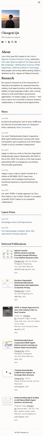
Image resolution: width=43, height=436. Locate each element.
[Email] (3, 42)
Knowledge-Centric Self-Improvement (17, 222)
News (5, 112)
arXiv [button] (16, 272)
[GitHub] (12, 42)
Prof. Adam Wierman (10, 62)
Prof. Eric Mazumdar (30, 62)
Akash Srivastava (23, 127)
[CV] (9, 42)
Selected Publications (14, 244)
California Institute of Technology (25, 68)
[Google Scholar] (6, 42)
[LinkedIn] (16, 42)
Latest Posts (8, 212)
